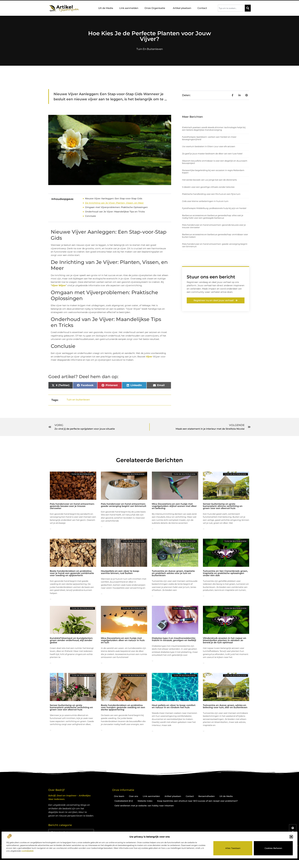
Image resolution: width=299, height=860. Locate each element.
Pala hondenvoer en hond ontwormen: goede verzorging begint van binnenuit (214, 245)
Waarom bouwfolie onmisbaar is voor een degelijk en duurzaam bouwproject (214, 161)
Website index (145, 801)
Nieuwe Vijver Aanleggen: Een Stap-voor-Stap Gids (113, 198)
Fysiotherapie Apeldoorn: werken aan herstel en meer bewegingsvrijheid (209, 138)
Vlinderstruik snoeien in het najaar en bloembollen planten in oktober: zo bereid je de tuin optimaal (224, 640)
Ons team (119, 796)
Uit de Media (105, 8)
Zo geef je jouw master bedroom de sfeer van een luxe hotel (212, 153)
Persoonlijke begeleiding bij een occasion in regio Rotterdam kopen (213, 171)
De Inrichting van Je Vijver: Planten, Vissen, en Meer (114, 202)
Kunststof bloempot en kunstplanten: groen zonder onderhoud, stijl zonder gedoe (71, 640)
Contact (202, 8)
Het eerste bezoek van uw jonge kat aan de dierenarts (209, 180)
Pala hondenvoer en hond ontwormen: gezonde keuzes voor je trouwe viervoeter (214, 226)
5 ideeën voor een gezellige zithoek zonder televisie (208, 187)
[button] (291, 836)
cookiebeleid (27, 851)
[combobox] (231, 8)
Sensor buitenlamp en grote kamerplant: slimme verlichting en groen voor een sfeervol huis (222, 506)
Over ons (133, 796)
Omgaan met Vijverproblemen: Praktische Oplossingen (116, 207)
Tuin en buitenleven (149, 49)
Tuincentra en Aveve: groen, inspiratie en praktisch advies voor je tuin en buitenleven (173, 573)
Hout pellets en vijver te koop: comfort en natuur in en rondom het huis (173, 706)
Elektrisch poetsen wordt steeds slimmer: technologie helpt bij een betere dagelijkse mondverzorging (214, 128)
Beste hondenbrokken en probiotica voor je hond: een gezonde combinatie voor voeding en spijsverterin (72, 573)
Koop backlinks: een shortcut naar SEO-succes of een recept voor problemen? (197, 801)
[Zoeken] (248, 8)
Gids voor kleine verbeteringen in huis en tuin (205, 201)
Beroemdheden (206, 796)
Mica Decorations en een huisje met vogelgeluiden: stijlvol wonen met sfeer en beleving (174, 506)
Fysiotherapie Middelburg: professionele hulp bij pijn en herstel (214, 208)
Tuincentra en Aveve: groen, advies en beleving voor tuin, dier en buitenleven (225, 706)
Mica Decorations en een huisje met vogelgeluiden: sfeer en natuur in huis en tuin (123, 640)
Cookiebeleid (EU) (123, 801)
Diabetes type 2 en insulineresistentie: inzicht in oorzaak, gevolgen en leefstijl (174, 639)
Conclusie (90, 216)
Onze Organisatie (155, 8)
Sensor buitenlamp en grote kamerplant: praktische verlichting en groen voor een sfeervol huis (71, 707)
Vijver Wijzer (59, 285)
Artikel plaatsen (182, 8)
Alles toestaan (232, 848)
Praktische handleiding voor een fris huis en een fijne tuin (211, 194)
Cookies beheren (273, 848)
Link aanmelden (128, 8)
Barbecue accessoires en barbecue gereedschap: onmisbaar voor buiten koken (215, 235)
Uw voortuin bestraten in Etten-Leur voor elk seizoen (208, 146)
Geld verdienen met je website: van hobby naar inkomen (144, 805)
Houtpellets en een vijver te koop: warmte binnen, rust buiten (120, 572)
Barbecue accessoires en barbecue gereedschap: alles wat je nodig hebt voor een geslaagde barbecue (212, 216)
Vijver (149, 356)
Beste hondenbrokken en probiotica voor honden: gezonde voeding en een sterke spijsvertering (123, 707)
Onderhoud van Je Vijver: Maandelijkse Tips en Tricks (115, 211)
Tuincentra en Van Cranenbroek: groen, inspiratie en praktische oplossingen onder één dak (225, 573)
